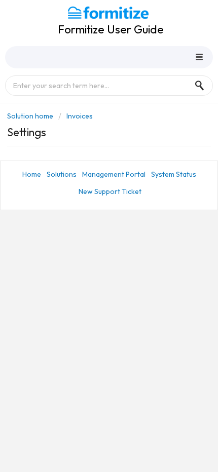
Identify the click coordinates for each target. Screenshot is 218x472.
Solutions (62, 174)
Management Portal (114, 174)
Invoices (79, 116)
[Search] (202, 86)
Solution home (31, 116)
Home (31, 174)
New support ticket (110, 191)
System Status (173, 174)
